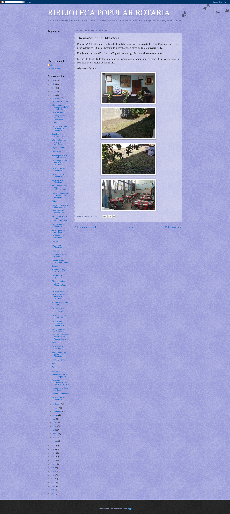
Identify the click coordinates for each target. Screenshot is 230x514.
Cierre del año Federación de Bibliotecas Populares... (58, 116)
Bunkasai (55, 343)
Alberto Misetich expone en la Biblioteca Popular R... (60, 284)
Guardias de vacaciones (57, 135)
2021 (53, 446)
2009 (53, 490)
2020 (53, 449)
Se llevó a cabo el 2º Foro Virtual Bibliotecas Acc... (60, 323)
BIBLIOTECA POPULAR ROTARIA (109, 12)
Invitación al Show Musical (59, 255)
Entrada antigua (173, 227)
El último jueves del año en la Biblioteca (59, 163)
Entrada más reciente (85, 227)
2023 (53, 91)
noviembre (57, 404)
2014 (53, 471)
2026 (53, 80)
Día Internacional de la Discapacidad (59, 375)
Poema (55, 363)
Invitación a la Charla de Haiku (60, 389)
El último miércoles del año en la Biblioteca (59, 128)
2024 (53, 88)
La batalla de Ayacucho (57, 276)
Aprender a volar (58, 308)
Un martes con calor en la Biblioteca (60, 317)
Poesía (55, 251)
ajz (51, 65)
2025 (53, 84)
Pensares (55, 367)
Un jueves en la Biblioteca (58, 225)
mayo (55, 426)
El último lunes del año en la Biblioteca (59, 142)
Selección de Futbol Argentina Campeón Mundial (60, 188)
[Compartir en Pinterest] (113, 216)
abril (54, 430)
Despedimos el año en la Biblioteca (59, 156)
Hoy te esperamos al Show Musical (60, 206)
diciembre (57, 98)
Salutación (56, 371)
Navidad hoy (57, 151)
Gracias (55, 241)
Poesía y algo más (59, 360)
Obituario (55, 201)
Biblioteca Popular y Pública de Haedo (60, 261)
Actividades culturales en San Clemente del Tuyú (60, 382)
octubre (56, 408)
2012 (53, 479)
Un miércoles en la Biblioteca (59, 170)
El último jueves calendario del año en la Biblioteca (60, 107)
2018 (53, 457)
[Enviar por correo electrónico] (103, 216)
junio (55, 423)
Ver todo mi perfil (54, 69)
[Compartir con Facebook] (111, 216)
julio (54, 419)
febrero (55, 437)
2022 (53, 95)
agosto (55, 415)
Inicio (131, 227)
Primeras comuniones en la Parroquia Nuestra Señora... (60, 337)
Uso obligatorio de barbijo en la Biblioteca (59, 354)
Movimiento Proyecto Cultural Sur (60, 271)
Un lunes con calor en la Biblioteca (60, 330)
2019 (53, 453)
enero (55, 441)
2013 (53, 475)
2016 (53, 464)
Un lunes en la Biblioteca (57, 181)
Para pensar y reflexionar (57, 347)
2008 (53, 494)
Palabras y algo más (60, 101)
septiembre (57, 412)
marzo (55, 434)
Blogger (129, 509)
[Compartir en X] (108, 216)
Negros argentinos (59, 148)
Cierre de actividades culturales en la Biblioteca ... (60, 196)
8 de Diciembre (58, 312)
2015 (53, 468)
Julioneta (55, 123)
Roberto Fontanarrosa (60, 394)
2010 (53, 486)
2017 (53, 460)
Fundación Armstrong (60, 291)
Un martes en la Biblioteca (58, 175)
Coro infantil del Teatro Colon (58, 212)
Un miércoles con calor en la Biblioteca (58, 297)
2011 (53, 483)
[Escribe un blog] (106, 216)
